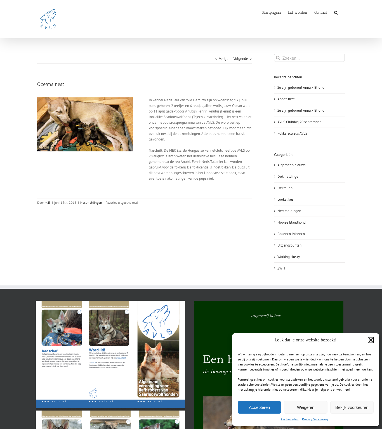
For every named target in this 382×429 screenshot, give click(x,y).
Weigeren (305, 407)
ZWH (281, 268)
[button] (371, 340)
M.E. (48, 202)
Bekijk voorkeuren (351, 407)
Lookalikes (285, 199)
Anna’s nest (285, 99)
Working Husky (288, 256)
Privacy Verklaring (315, 419)
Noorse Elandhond (291, 222)
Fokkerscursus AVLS (292, 133)
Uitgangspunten (289, 245)
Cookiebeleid (290, 419)
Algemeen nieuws (291, 165)
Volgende (241, 58)
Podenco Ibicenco (291, 233)
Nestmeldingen (91, 202)
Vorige (223, 58)
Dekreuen (285, 188)
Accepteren (259, 407)
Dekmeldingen (288, 176)
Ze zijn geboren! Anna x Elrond (300, 87)
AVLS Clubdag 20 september (299, 121)
